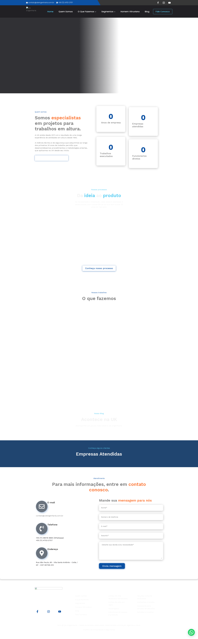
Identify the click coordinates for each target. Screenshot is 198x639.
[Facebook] (158, 2)
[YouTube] (169, 2)
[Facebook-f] (37, 611)
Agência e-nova (133, 625)
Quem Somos (66, 11)
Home (50, 11)
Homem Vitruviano (130, 11)
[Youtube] (59, 611)
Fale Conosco (163, 11)
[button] (191, 632)
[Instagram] (163, 2)
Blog (147, 11)
